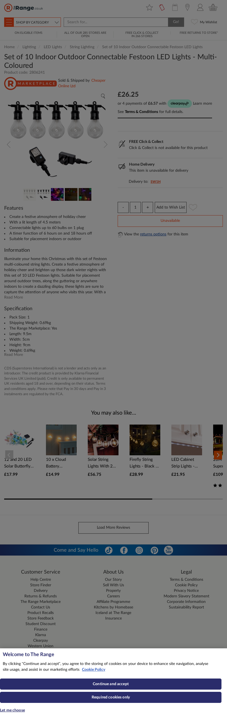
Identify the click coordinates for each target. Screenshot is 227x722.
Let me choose (12, 710)
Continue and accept (111, 684)
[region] (113, 685)
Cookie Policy (93, 670)
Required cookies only (111, 697)
